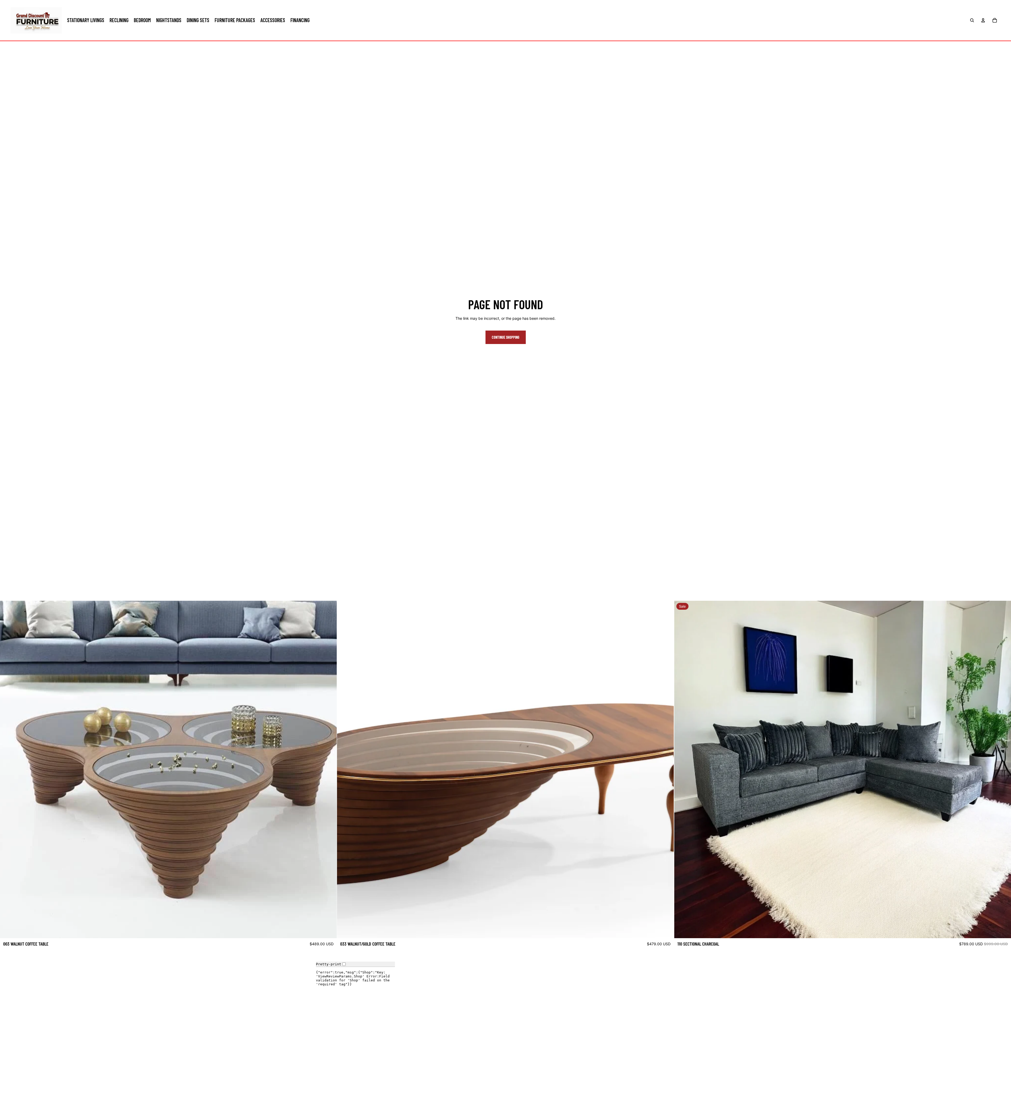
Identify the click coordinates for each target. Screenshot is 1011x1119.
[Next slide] (329, 769)
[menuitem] (85, 20)
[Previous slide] (8, 769)
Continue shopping (505, 337)
